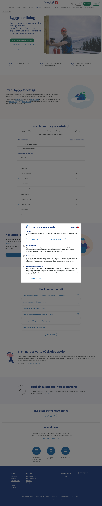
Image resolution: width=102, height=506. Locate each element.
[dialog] (51, 253)
